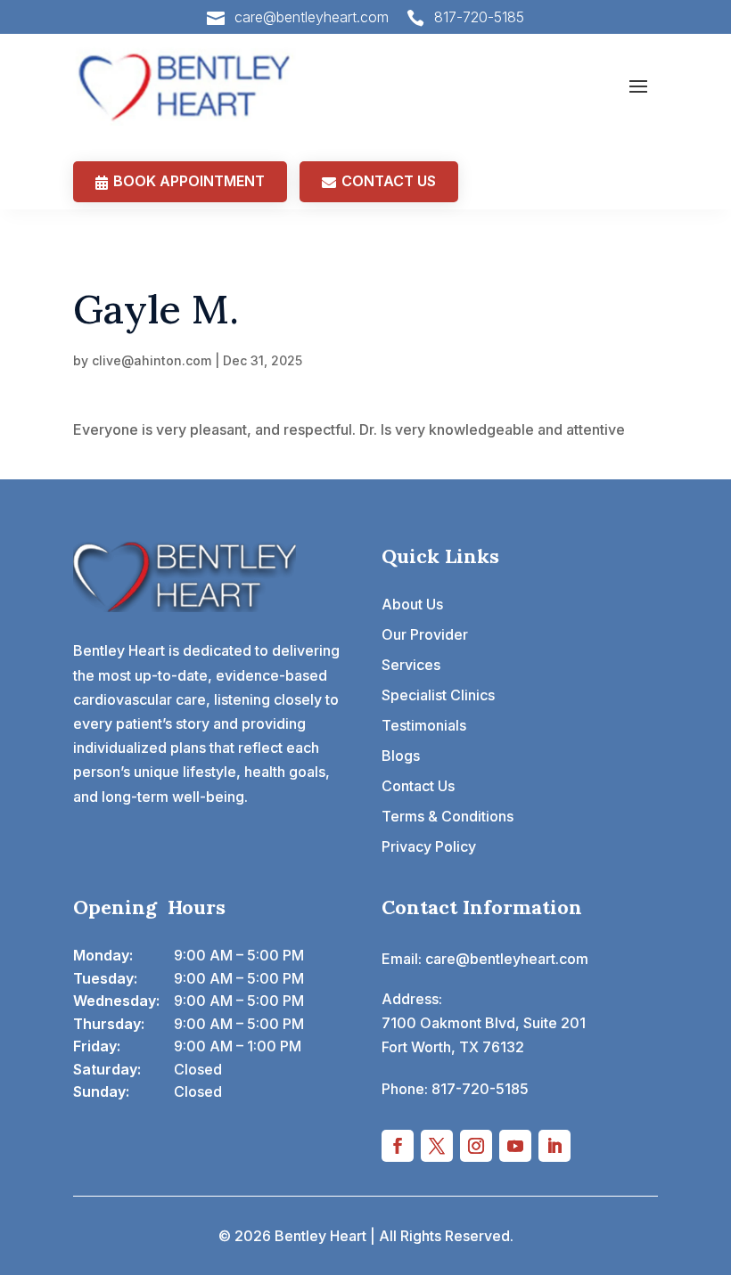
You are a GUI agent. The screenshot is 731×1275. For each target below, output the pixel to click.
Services (411, 665)
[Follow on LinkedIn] (554, 1146)
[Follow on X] (437, 1146)
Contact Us (418, 786)
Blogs (401, 755)
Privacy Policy (429, 846)
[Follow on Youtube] (515, 1146)
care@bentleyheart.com (311, 17)
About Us (412, 604)
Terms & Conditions (447, 816)
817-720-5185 (479, 17)
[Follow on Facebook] (398, 1146)
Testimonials (424, 725)
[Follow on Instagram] (476, 1146)
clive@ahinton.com (151, 360)
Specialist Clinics (438, 695)
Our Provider (425, 634)
